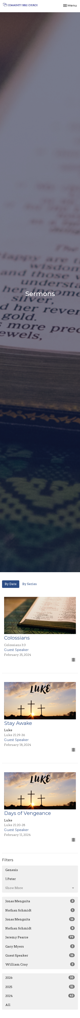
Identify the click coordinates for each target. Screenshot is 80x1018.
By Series (29, 584)
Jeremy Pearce (39, 937)
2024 (39, 996)
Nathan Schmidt (39, 910)
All (7, 1005)
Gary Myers (39, 946)
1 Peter (10, 879)
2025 (39, 987)
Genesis (11, 870)
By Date (11, 584)
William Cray (39, 964)
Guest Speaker (39, 955)
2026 (39, 978)
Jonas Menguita (39, 901)
